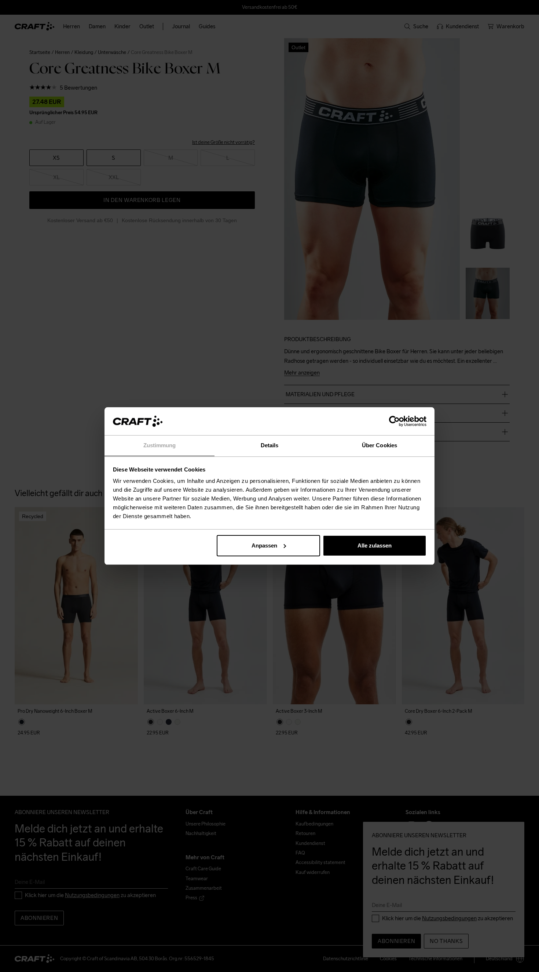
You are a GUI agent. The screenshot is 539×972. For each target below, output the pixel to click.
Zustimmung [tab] (159, 445)
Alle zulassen (375, 545)
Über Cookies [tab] (379, 445)
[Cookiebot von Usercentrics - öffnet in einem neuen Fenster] (394, 421)
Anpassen (264, 545)
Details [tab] (270, 445)
